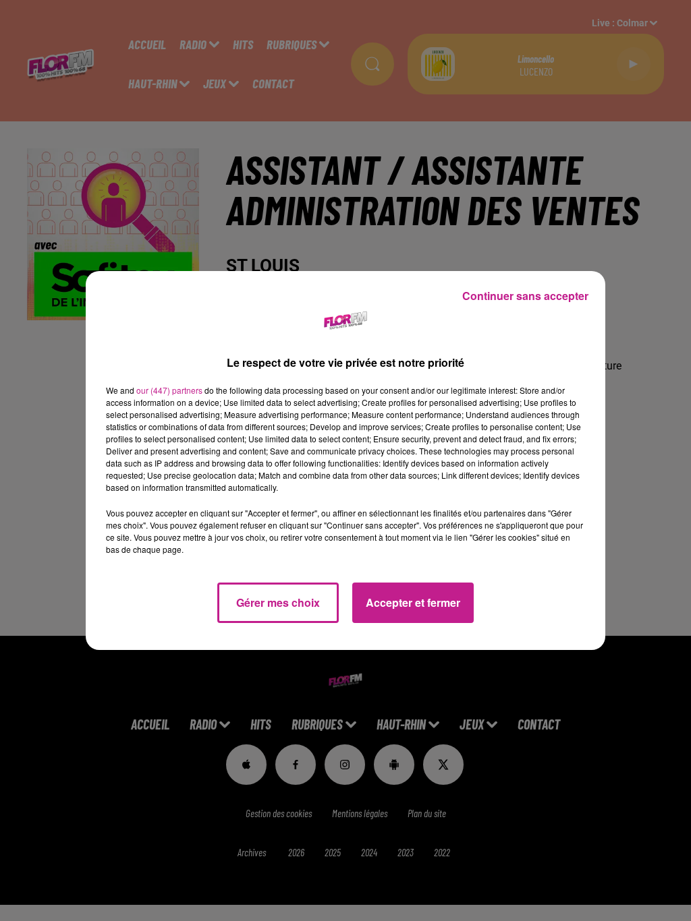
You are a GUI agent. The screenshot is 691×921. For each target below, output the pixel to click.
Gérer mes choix (278, 602)
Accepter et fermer (413, 602)
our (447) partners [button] (169, 390)
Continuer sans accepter (525, 295)
